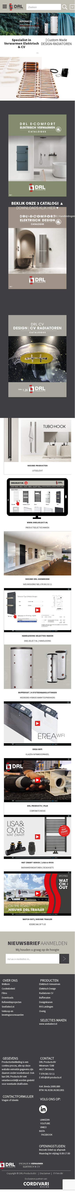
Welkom (6, 984)
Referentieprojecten (11, 1002)
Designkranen (46, 1002)
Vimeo (43, 1127)
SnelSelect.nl (8, 1006)
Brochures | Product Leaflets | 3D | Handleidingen (48, 216)
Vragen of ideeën (10, 1100)
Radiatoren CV (46, 993)
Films (4, 993)
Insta (42, 1131)
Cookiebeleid (8, 988)
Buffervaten (44, 997)
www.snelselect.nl (48, 1023)
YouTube (45, 1123)
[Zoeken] (65, 7)
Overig (42, 1011)
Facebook (46, 1134)
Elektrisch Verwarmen (49, 984)
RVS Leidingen (46, 1006)
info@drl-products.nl (51, 1077)
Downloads (7, 997)
